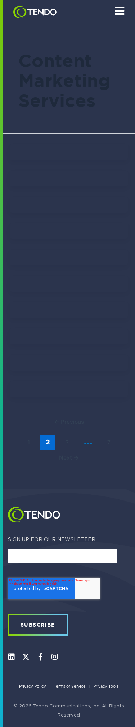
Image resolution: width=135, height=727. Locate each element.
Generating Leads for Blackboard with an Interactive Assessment (67, 297)
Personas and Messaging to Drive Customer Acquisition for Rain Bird (68, 191)
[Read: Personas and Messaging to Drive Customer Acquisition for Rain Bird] (68, 180)
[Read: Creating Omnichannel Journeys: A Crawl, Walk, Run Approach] (68, 258)
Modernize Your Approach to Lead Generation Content (67, 160)
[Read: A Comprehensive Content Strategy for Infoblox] (68, 206)
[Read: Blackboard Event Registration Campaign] (68, 338)
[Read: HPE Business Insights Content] (68, 312)
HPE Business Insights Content (67, 322)
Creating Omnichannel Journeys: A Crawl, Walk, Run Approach (68, 272)
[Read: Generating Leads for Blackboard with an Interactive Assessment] (68, 286)
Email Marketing (62, 235)
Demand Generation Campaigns (67, 368)
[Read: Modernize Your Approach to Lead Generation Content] (65, 153)
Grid (58, 156)
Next (69, 457)
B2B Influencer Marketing (65, 394)
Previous (69, 421)
